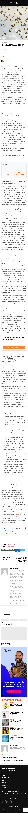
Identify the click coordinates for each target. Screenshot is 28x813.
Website (20, 617)
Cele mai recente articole (11, 700)
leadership (10, 544)
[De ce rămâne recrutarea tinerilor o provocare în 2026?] (5, 705)
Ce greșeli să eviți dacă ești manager (11, 534)
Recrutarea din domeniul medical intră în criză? (16, 721)
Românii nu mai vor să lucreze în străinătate (17, 713)
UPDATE (3, 780)
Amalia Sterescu (6, 56)
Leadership (4, 42)
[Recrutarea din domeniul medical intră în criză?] (5, 722)
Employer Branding (13, 735)
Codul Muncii (12, 727)
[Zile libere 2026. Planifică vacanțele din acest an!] (5, 730)
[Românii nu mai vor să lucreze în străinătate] (5, 714)
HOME (3, 775)
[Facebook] (17, 550)
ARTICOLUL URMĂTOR (22, 556)
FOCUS (3, 785)
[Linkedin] (17, 551)
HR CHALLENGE (6, 777)
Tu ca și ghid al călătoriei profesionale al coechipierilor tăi (13, 760)
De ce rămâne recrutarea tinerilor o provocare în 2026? (16, 705)
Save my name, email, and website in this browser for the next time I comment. (13, 623)
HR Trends (12, 702)
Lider (16, 514)
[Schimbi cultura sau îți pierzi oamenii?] (5, 738)
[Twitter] (22, 550)
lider (14, 544)
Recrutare (12, 711)
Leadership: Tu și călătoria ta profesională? (10, 757)
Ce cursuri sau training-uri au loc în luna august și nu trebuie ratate (21, 559)
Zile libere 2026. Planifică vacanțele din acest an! (16, 729)
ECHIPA (3, 787)
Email (11, 617)
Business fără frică (6, 557)
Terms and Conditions (14, 806)
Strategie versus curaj (7, 531)
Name (2, 617)
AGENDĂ (4, 782)
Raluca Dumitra (4, 559)
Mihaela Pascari (19, 563)
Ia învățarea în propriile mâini (8, 537)
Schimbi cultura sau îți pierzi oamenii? (17, 737)
